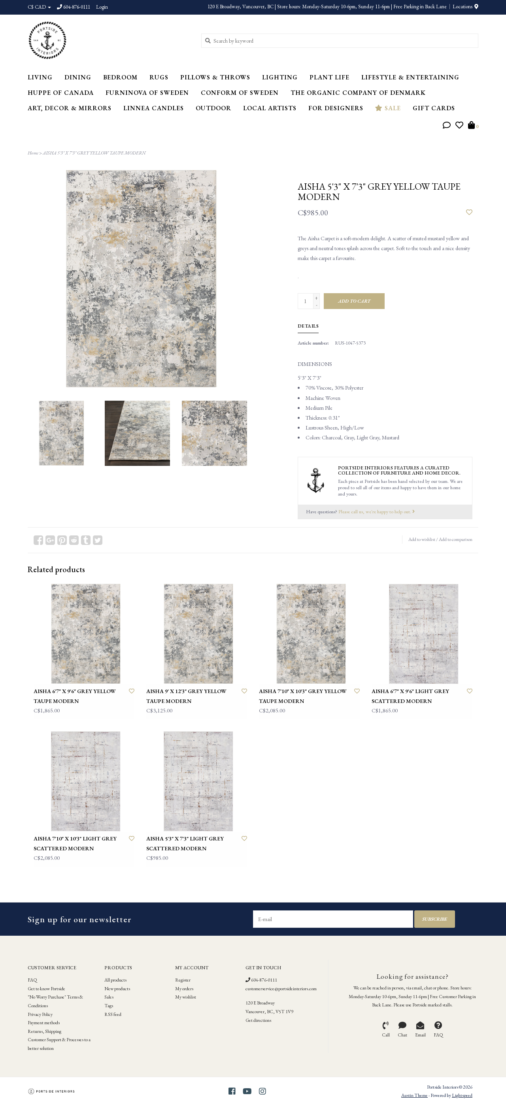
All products (115, 980)
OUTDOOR (213, 108)
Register (183, 980)
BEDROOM (120, 77)
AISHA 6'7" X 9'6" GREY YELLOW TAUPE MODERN (75, 696)
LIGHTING (280, 77)
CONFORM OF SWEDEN (240, 93)
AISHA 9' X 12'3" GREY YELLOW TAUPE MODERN (186, 696)
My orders (184, 988)
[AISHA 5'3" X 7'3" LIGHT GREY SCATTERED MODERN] (196, 781)
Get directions (258, 1020)
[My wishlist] (459, 126)
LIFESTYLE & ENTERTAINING (410, 77)
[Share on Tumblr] (86, 540)
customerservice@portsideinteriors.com (281, 988)
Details (308, 326)
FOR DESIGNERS (335, 108)
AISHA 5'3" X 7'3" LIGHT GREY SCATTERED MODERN (185, 843)
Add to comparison (455, 539)
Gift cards (434, 108)
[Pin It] (62, 540)
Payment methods (44, 1022)
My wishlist (185, 997)
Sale (392, 108)
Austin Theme (414, 1095)
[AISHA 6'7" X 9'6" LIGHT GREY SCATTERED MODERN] (422, 634)
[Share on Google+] (50, 540)
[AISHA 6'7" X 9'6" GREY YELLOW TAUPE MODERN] (84, 634)
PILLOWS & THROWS (215, 77)
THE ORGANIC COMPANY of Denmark (358, 93)
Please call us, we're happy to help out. (375, 511)
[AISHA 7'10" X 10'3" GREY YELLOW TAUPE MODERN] (309, 634)
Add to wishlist (421, 539)
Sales (108, 997)
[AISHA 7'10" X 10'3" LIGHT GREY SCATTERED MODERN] (84, 781)
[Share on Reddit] (74, 540)
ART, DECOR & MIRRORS (69, 108)
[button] (447, 126)
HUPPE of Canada (61, 93)
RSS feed (112, 1014)
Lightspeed (462, 1095)
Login (102, 7)
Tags (108, 1005)
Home (33, 153)
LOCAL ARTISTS (269, 108)
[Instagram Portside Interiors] (262, 1091)
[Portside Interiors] (108, 40)
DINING (77, 77)
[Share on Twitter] (97, 540)
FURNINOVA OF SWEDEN (147, 93)
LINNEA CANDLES (153, 108)
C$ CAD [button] (37, 7)
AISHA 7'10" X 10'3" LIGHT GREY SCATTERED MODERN (75, 843)
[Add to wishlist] (469, 212)
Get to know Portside (46, 988)
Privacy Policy (40, 1014)
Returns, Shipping (44, 1031)
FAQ (32, 980)
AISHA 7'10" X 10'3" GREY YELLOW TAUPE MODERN (303, 696)
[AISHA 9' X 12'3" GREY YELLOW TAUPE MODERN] (196, 634)
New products (117, 988)
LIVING (40, 77)
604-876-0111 (263, 980)
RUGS (158, 77)
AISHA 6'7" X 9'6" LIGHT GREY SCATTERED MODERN (410, 696)
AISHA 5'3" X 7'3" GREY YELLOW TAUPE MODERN (94, 153)
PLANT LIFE (329, 77)
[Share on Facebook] (38, 540)
